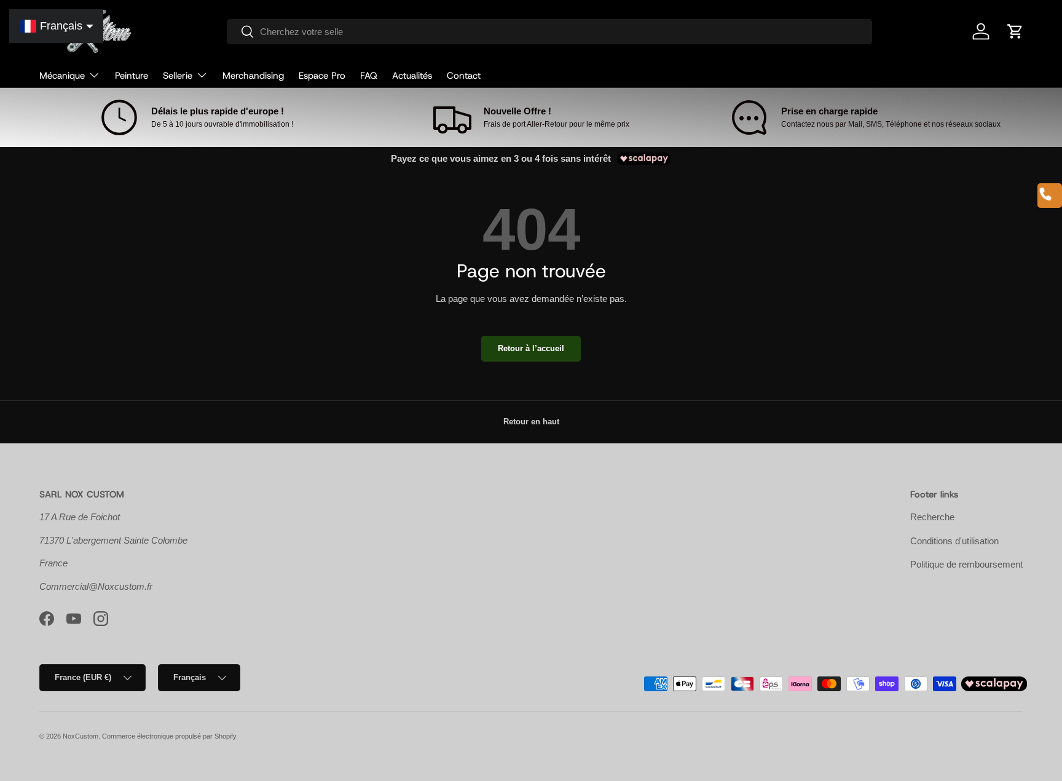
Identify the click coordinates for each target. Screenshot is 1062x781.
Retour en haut (531, 421)
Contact (464, 75)
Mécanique (62, 75)
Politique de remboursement (966, 564)
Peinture (131, 75)
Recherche (932, 517)
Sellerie (177, 75)
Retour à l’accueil (531, 348)
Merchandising (253, 75)
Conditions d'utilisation (954, 541)
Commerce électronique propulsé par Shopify (169, 736)
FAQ (368, 75)
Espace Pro (322, 75)
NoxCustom (80, 736)
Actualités (412, 75)
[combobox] (550, 31)
